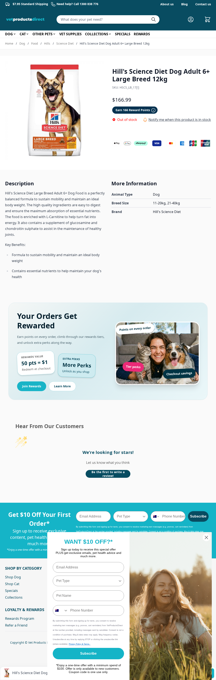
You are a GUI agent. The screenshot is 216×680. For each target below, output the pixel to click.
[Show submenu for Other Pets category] (54, 34)
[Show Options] (144, 516)
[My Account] (192, 19)
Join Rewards (31, 386)
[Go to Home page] (26, 19)
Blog (184, 4)
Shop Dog (13, 577)
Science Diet (65, 43)
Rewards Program (19, 618)
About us (167, 4)
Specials (11, 590)
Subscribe (198, 516)
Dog (22, 43)
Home (9, 43)
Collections (14, 597)
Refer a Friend (16, 625)
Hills (47, 43)
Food (34, 43)
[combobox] (129, 516)
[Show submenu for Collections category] (110, 34)
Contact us (203, 4)
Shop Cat (12, 584)
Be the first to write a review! (108, 474)
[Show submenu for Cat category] (27, 34)
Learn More (62, 386)
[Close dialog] (206, 537)
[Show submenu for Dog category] (14, 34)
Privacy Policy (75, 644)
